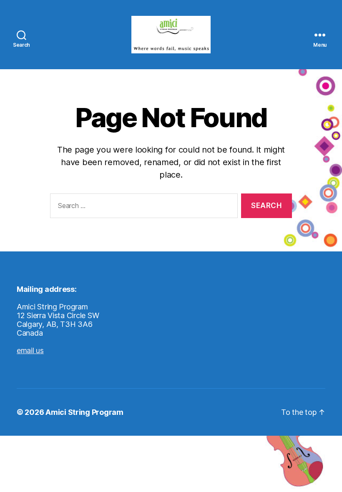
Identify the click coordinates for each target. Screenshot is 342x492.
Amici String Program (84, 412)
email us (30, 350)
